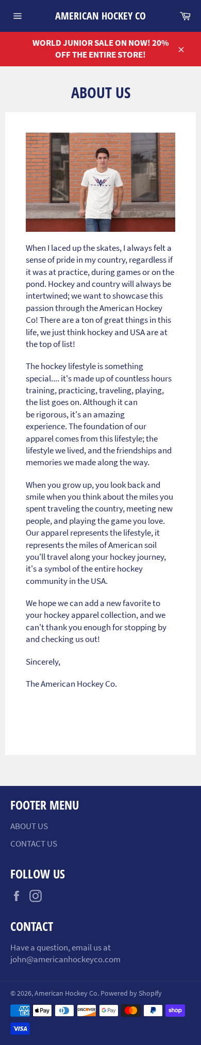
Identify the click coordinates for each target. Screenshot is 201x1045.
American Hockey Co (100, 16)
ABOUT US (29, 826)
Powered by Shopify (131, 993)
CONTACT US (33, 843)
